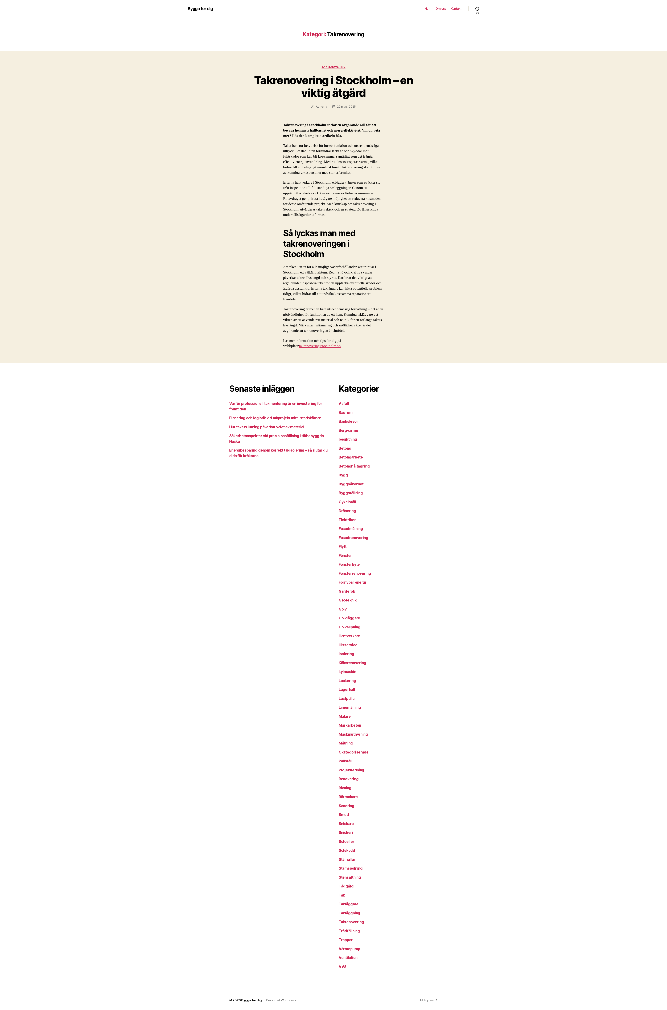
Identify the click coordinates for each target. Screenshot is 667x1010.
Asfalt (344, 403)
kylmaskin (347, 672)
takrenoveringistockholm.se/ (320, 346)
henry (323, 106)
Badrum (345, 412)
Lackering (347, 681)
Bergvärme (348, 430)
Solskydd (347, 850)
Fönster (345, 555)
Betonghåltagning (354, 466)
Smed (344, 815)
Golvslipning (349, 627)
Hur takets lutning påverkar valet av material (266, 427)
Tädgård (346, 886)
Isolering (346, 654)
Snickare (346, 824)
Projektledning (351, 770)
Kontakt (456, 8)
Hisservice (348, 645)
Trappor (346, 940)
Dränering (347, 511)
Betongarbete (351, 457)
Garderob (347, 591)
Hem (428, 8)
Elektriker (347, 520)
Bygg (343, 475)
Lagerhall (347, 689)
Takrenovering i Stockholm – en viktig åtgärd (333, 86)
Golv (343, 609)
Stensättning (350, 877)
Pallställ (345, 761)
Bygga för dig (200, 9)
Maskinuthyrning (353, 734)
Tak (342, 895)
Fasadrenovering (353, 538)
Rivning (345, 788)
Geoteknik (348, 600)
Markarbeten (350, 725)
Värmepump (349, 949)
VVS (343, 967)
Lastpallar (347, 698)
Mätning (346, 743)
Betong (345, 448)
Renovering (349, 779)
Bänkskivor (348, 421)
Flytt (343, 546)
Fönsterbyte (349, 564)
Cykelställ (347, 502)
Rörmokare (348, 797)
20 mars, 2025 (346, 106)
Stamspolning (351, 868)
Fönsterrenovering (355, 573)
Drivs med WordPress (281, 1000)
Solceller (346, 841)
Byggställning (351, 493)
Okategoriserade (354, 752)
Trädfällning (349, 931)
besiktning (348, 439)
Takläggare (348, 904)
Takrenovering (333, 66)
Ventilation (348, 958)
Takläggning (349, 913)
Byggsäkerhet (351, 484)
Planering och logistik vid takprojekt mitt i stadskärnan (275, 418)
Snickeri (346, 832)
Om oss (440, 8)
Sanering (346, 806)
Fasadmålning (351, 529)
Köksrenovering (352, 663)
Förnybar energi (352, 582)
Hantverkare (349, 636)
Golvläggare (349, 618)
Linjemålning (350, 707)
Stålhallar (347, 859)
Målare (345, 716)
